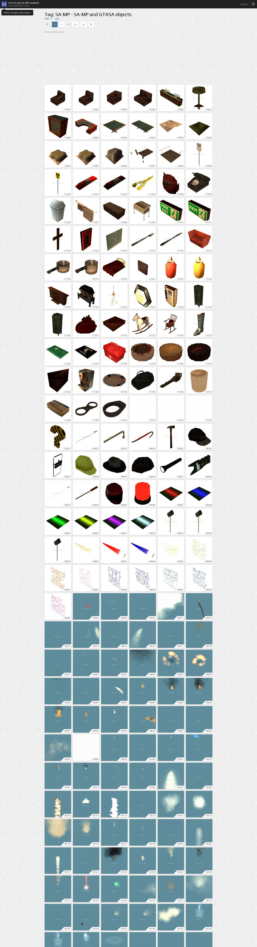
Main (47, 18)
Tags (56, 18)
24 (83, 24)
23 (75, 24)
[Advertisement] (128, 59)
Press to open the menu (17, 12)
